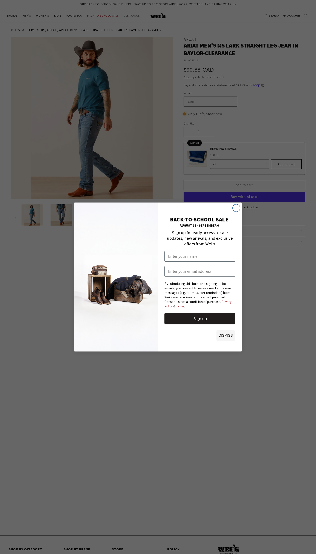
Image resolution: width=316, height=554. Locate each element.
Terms (180, 306)
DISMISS (226, 335)
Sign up (200, 318)
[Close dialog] (236, 208)
